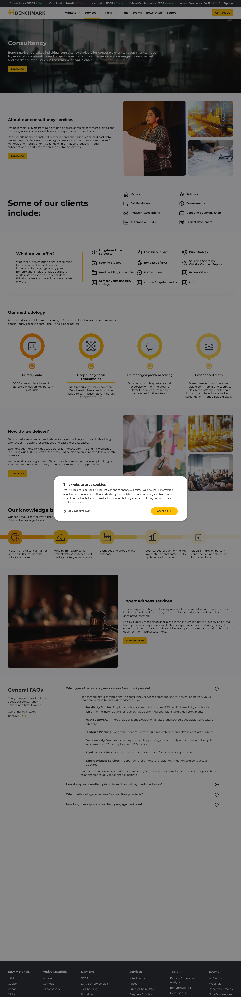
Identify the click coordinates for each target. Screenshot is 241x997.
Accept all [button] (164, 511)
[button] (76, 511)
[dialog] (120, 498)
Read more (80, 502)
